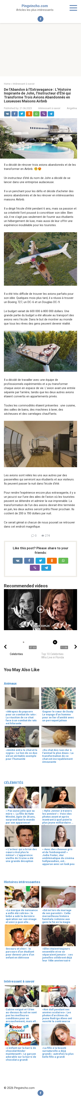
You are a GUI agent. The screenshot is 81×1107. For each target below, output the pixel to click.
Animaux (10, 683)
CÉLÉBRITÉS (13, 783)
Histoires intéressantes (22, 882)
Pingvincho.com (35, 6)
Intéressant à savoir (49, 108)
